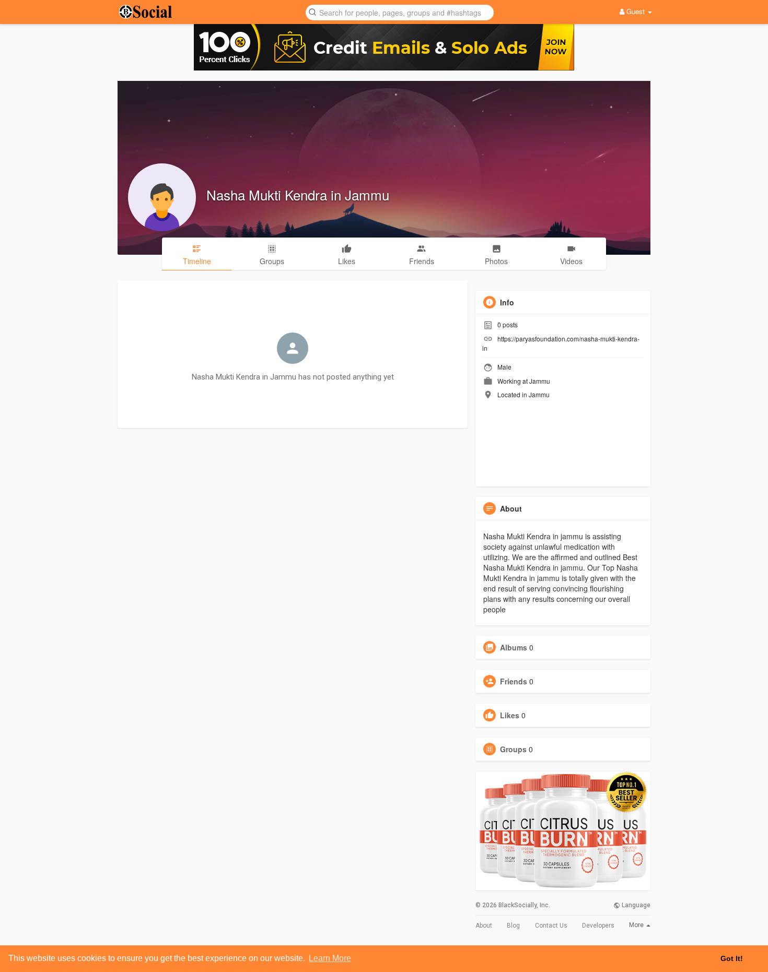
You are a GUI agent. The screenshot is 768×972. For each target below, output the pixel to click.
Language (635, 905)
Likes (509, 715)
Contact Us (551, 925)
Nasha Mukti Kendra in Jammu (297, 194)
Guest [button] (635, 11)
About (483, 925)
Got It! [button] (731, 958)
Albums (513, 647)
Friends (513, 681)
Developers (598, 925)
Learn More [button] (330, 958)
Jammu (539, 380)
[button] (399, 11)
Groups (513, 749)
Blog (513, 925)
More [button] (637, 925)
